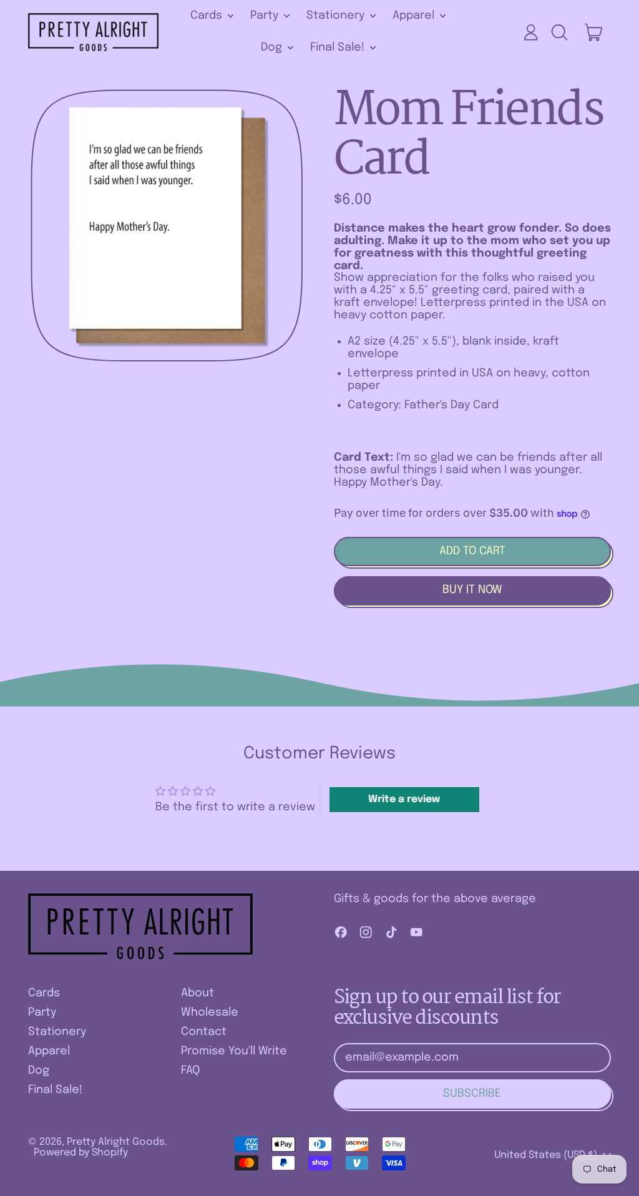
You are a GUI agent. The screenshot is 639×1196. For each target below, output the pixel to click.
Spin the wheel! (143, 1171)
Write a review (404, 799)
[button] (559, 32)
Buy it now (472, 590)
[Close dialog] (259, 802)
